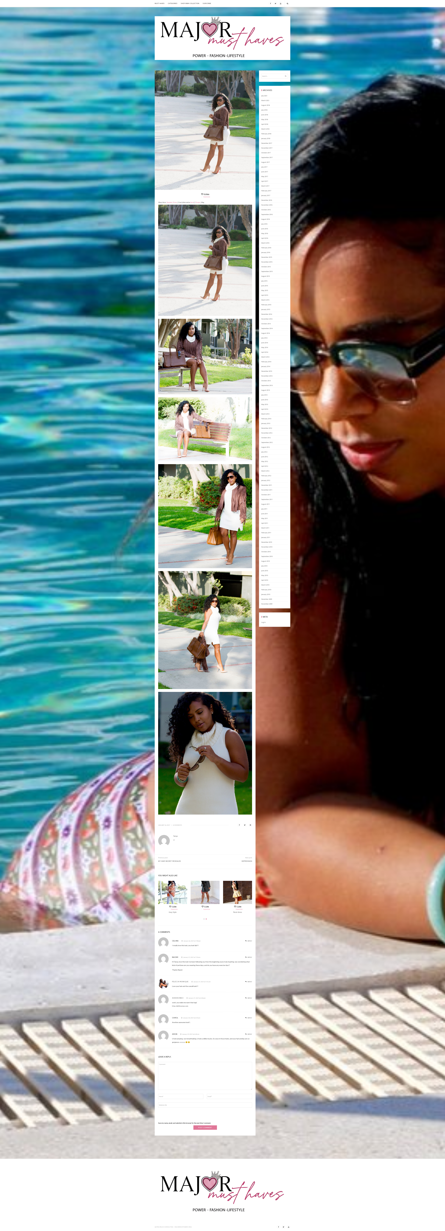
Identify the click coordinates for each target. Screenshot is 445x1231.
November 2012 (266, 433)
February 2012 (266, 476)
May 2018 (264, 119)
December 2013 (266, 371)
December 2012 (266, 428)
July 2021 (264, 96)
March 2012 (265, 471)
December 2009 (266, 599)
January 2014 (265, 366)
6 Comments (177, 825)
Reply (249, 941)
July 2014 (264, 338)
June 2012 (264, 457)
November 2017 (266, 148)
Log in (263, 622)
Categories (172, 3)
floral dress (237, 912)
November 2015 (266, 262)
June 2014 (264, 343)
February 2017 (266, 191)
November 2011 (266, 490)
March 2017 (265, 186)
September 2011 (267, 499)
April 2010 (264, 580)
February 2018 (266, 134)
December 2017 (266, 143)
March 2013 (265, 414)
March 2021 (265, 100)
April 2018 (264, 124)
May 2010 (264, 575)
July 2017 (264, 167)
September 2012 (267, 442)
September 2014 (267, 328)
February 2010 (266, 590)
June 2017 (264, 172)
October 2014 (266, 324)
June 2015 (264, 286)
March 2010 (265, 585)
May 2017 (264, 176)
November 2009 (266, 604)
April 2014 (264, 352)
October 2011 (266, 495)
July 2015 (264, 281)
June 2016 (264, 229)
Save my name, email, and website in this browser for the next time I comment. (184, 1123)
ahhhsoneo (178, 998)
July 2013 (264, 395)
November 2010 (266, 547)
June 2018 (264, 115)
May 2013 (264, 404)
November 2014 (266, 319)
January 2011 (265, 537)
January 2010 (265, 594)
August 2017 (265, 162)
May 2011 (264, 518)
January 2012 (265, 480)
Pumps (197, 202)
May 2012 (264, 461)
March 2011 (265, 528)
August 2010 (265, 561)
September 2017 (267, 157)
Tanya (175, 836)
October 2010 (266, 552)
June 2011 (264, 514)
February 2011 (266, 533)
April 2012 (264, 466)
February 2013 (266, 419)
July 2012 (264, 452)
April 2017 (264, 181)
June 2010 (264, 571)
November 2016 (266, 205)
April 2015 (264, 295)
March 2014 (265, 357)
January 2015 (265, 309)
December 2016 (266, 200)
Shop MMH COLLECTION (190, 3)
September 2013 (267, 385)
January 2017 (265, 195)
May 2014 (264, 347)
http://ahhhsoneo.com (180, 1006)
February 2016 (266, 248)
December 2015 (266, 257)
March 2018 (265, 129)
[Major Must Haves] (222, 38)
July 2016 (264, 224)
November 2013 (266, 376)
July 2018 (264, 110)
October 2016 (266, 210)
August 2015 (265, 276)
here (192, 202)
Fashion (206, 197)
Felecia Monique (180, 982)
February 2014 (266, 362)
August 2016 (265, 219)
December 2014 (266, 314)
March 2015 (265, 300)
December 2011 (266, 485)
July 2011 (264, 509)
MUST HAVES (160, 3)
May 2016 (264, 233)
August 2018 (265, 105)
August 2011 (265, 504)
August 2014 (265, 333)
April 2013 (264, 409)
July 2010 (264, 566)
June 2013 (264, 400)
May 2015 (264, 290)
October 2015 (266, 267)
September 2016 (267, 214)
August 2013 (265, 390)
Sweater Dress (172, 202)
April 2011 (264, 523)
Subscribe (207, 3)
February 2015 (266, 305)
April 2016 (264, 238)
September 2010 (267, 556)
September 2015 (267, 271)
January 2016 (265, 252)
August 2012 (265, 447)
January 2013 (265, 423)
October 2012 (266, 438)
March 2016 (265, 243)
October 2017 (266, 153)
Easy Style (172, 912)
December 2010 (266, 542)
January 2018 (265, 138)
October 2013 (266, 381)
